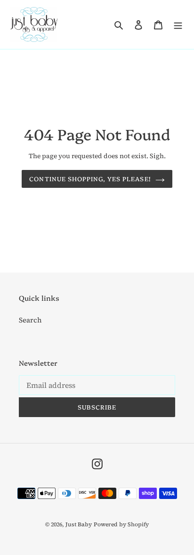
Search (30, 320)
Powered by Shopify (121, 524)
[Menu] (178, 25)
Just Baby (78, 524)
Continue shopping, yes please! (89, 178)
